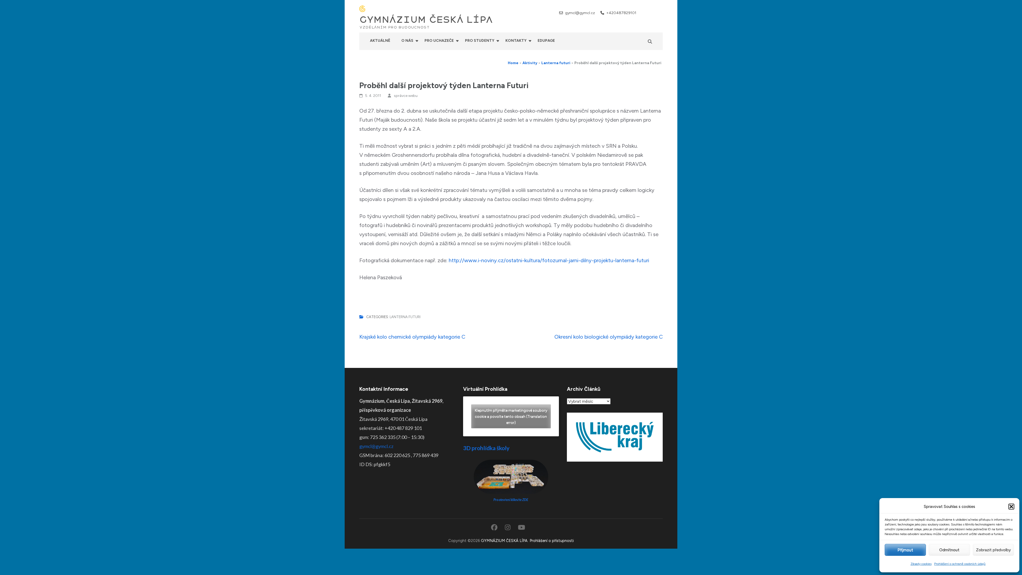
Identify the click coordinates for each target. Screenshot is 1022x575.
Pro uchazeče (439, 40)
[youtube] (661, 13)
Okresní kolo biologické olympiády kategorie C (608, 337)
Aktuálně (380, 40)
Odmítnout (949, 550)
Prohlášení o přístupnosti (552, 540)
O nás (407, 40)
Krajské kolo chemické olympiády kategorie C (412, 337)
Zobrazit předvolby (993, 550)
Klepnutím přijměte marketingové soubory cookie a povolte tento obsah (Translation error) (511, 416)
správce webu (406, 95)
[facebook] (646, 13)
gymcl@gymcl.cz (580, 13)
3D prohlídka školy (486, 448)
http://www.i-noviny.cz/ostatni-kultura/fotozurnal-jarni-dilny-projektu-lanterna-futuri (549, 260)
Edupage (546, 40)
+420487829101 (621, 13)
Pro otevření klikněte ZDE (510, 500)
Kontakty (515, 40)
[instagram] (653, 13)
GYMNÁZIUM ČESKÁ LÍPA (426, 20)
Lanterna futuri (405, 317)
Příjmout (905, 550)
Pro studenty (479, 40)
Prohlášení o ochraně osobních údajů (960, 564)
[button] (1011, 506)
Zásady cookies (921, 564)
